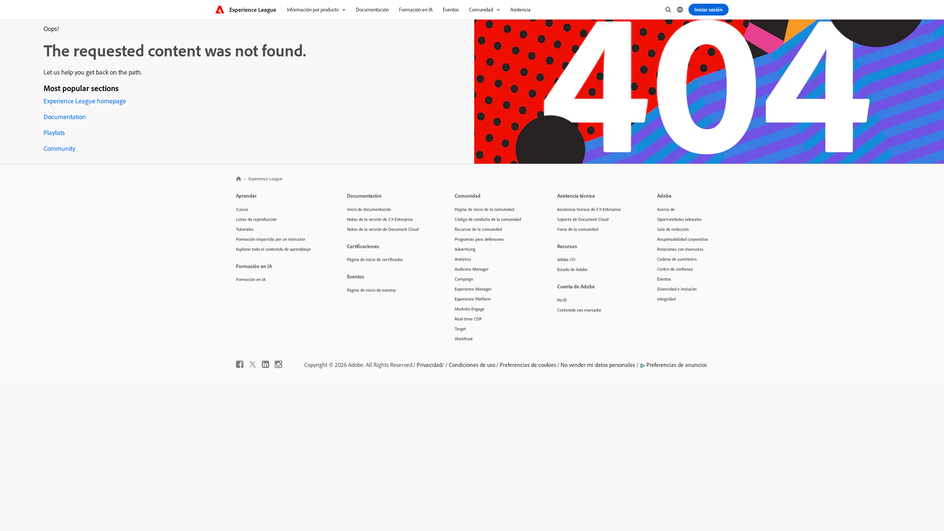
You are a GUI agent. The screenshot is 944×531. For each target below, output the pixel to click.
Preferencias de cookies (528, 364)
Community (59, 148)
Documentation (65, 116)
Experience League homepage (85, 101)
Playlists (54, 132)
